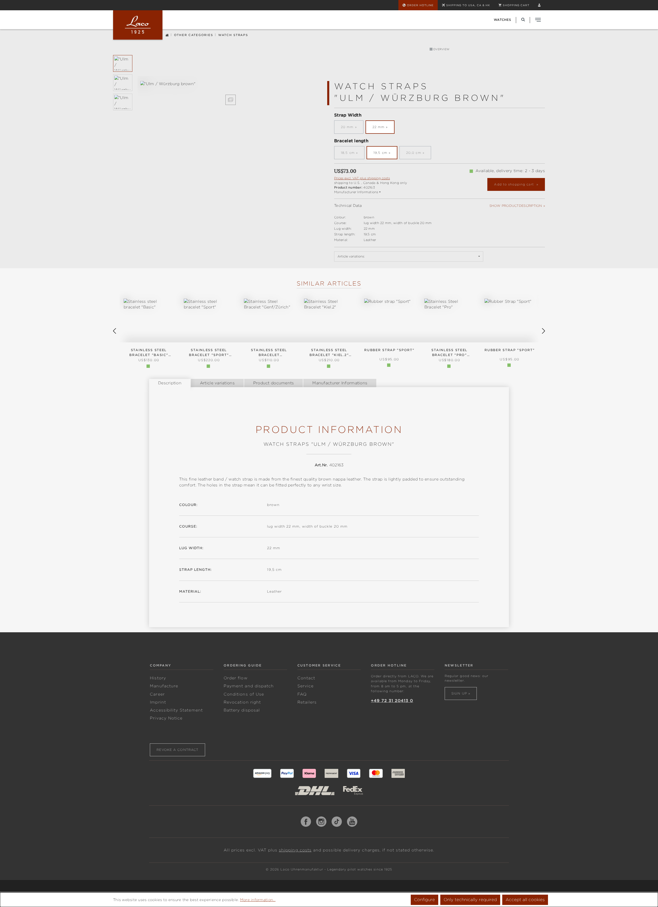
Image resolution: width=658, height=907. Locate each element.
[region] (218, 93)
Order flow (236, 678)
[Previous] (114, 331)
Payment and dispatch (249, 686)
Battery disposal (242, 710)
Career (157, 694)
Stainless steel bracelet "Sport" (209, 352)
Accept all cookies (525, 899)
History (158, 678)
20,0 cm (418, 154)
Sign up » (460, 693)
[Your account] (539, 5)
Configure (424, 899)
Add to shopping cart (514, 184)
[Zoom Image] (230, 100)
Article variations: (351, 256)
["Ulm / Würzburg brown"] (230, 84)
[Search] (523, 19)
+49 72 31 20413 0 (392, 700)
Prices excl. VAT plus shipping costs (362, 178)
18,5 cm (352, 154)
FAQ (302, 694)
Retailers (307, 702)
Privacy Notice (166, 718)
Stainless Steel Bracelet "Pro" (449, 352)
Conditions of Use (244, 694)
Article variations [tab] (217, 383)
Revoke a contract (177, 750)
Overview (440, 49)
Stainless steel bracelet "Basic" (148, 352)
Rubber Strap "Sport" (510, 350)
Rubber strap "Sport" (389, 350)
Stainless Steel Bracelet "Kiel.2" (329, 352)
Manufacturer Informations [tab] (339, 383)
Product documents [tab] (273, 383)
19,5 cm (380, 153)
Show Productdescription (515, 206)
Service (305, 686)
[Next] (543, 331)
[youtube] (352, 821)
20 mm (352, 128)
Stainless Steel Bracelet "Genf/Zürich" (269, 353)
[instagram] (321, 821)
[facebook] (306, 821)
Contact (306, 678)
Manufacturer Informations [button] (356, 192)
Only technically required (470, 899)
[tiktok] (337, 821)
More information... (258, 900)
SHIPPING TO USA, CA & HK (468, 5)
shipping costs (295, 850)
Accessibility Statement (176, 710)
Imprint (158, 702)
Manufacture (164, 686)
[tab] (169, 383)
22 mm (378, 127)
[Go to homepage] (138, 24)
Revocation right (242, 702)
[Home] (167, 34)
